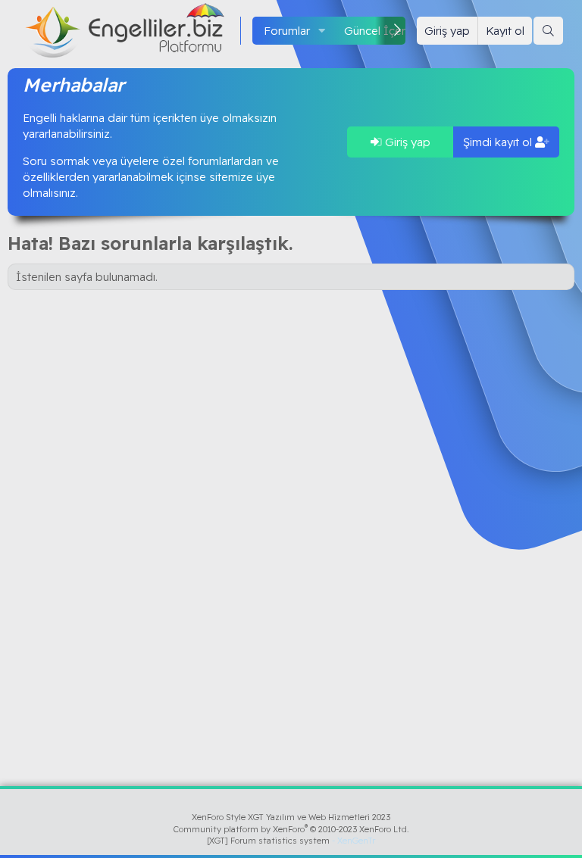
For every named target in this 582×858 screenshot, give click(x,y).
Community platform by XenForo (291, 829)
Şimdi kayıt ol (499, 142)
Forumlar (287, 30)
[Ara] (548, 31)
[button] (322, 31)
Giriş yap (406, 142)
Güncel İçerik (379, 30)
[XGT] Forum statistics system (291, 840)
